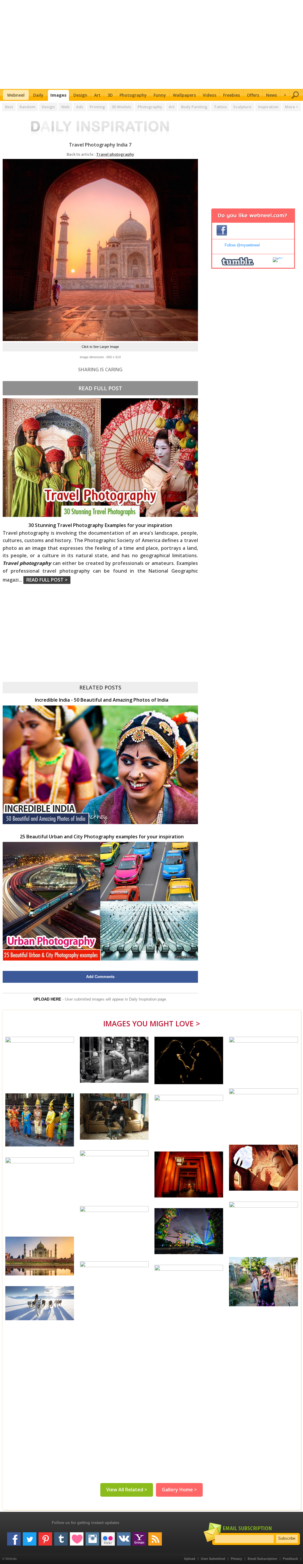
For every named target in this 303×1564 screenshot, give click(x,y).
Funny (160, 95)
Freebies (231, 95)
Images (58, 95)
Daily (38, 95)
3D (110, 95)
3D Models (121, 106)
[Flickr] (108, 1537)
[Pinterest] (45, 1537)
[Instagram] (92, 1537)
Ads (79, 106)
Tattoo (220, 106)
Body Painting (194, 106)
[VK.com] (123, 1537)
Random (27, 106)
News (271, 95)
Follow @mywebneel (242, 245)
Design (80, 95)
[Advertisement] (151, 44)
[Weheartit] (76, 1537)
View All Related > (126, 1489)
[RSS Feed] (155, 1537)
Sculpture (242, 106)
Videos (209, 95)
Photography (133, 95)
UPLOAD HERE (47, 999)
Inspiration (268, 106)
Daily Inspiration (143, 999)
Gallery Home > (179, 1489)
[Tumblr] (61, 1537)
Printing (97, 106)
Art (97, 95)
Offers (253, 95)
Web (65, 106)
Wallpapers (184, 95)
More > (291, 106)
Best (9, 106)
